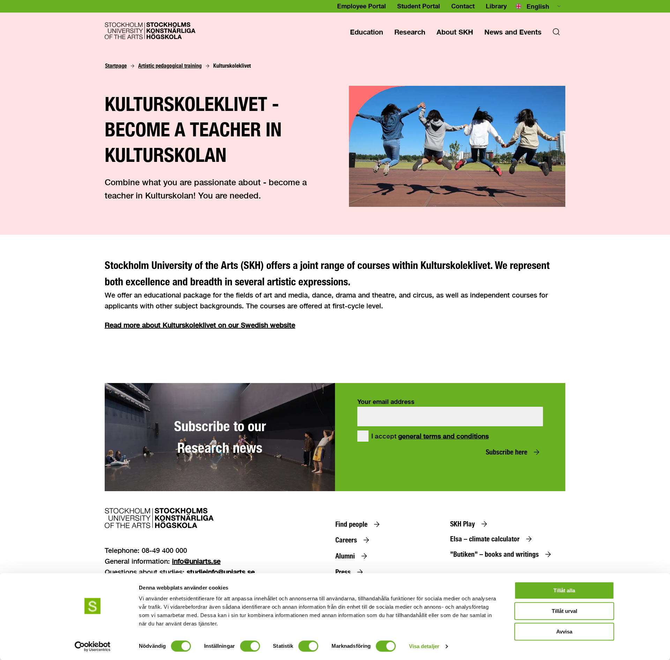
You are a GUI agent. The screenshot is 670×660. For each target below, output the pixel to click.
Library (496, 6)
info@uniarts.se (196, 561)
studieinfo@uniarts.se (221, 572)
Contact (463, 6)
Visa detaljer (424, 646)
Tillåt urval (564, 611)
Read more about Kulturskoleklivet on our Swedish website (200, 325)
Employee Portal (361, 6)
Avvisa (564, 632)
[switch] (250, 646)
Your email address (386, 401)
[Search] (556, 34)
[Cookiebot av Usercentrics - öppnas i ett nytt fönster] (92, 646)
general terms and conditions (443, 436)
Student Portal (418, 6)
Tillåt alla (564, 590)
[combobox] (538, 6)
